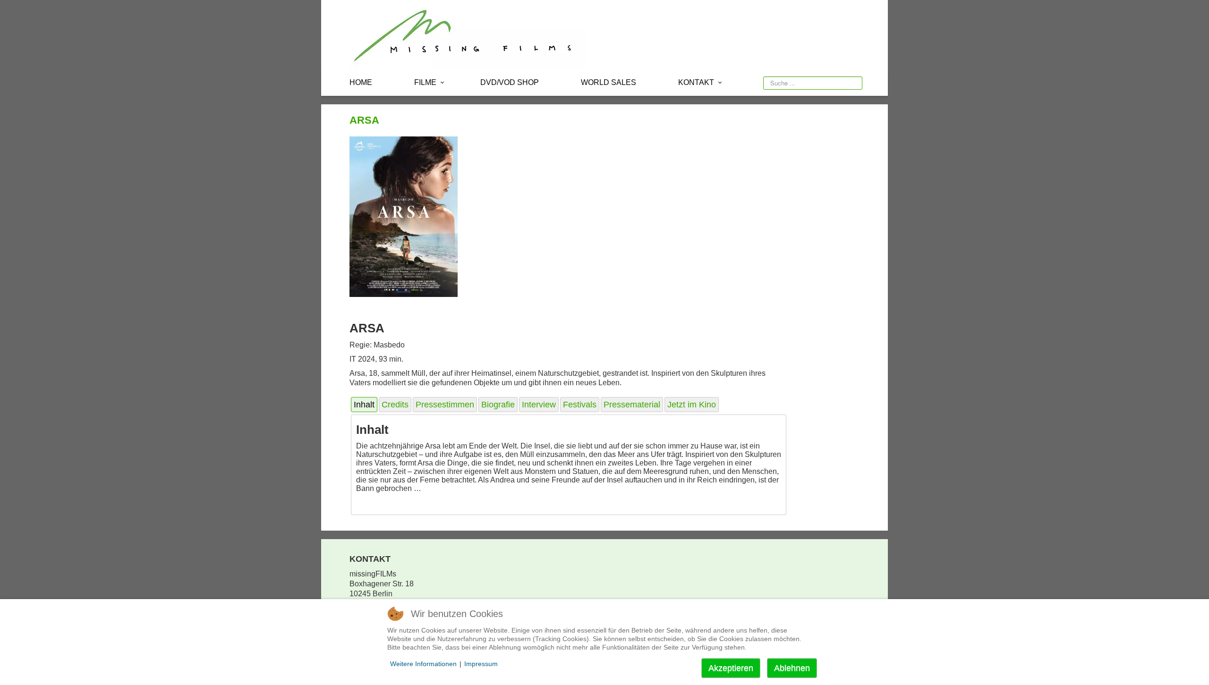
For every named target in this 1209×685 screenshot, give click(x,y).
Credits (395, 404)
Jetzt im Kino (691, 404)
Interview (539, 404)
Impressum (481, 664)
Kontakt (696, 82)
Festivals (579, 404)
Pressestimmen (445, 404)
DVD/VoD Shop (509, 82)
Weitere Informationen (423, 664)
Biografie (498, 404)
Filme (425, 82)
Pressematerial (632, 404)
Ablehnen (792, 668)
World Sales (608, 82)
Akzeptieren (730, 668)
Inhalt (364, 404)
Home (360, 82)
